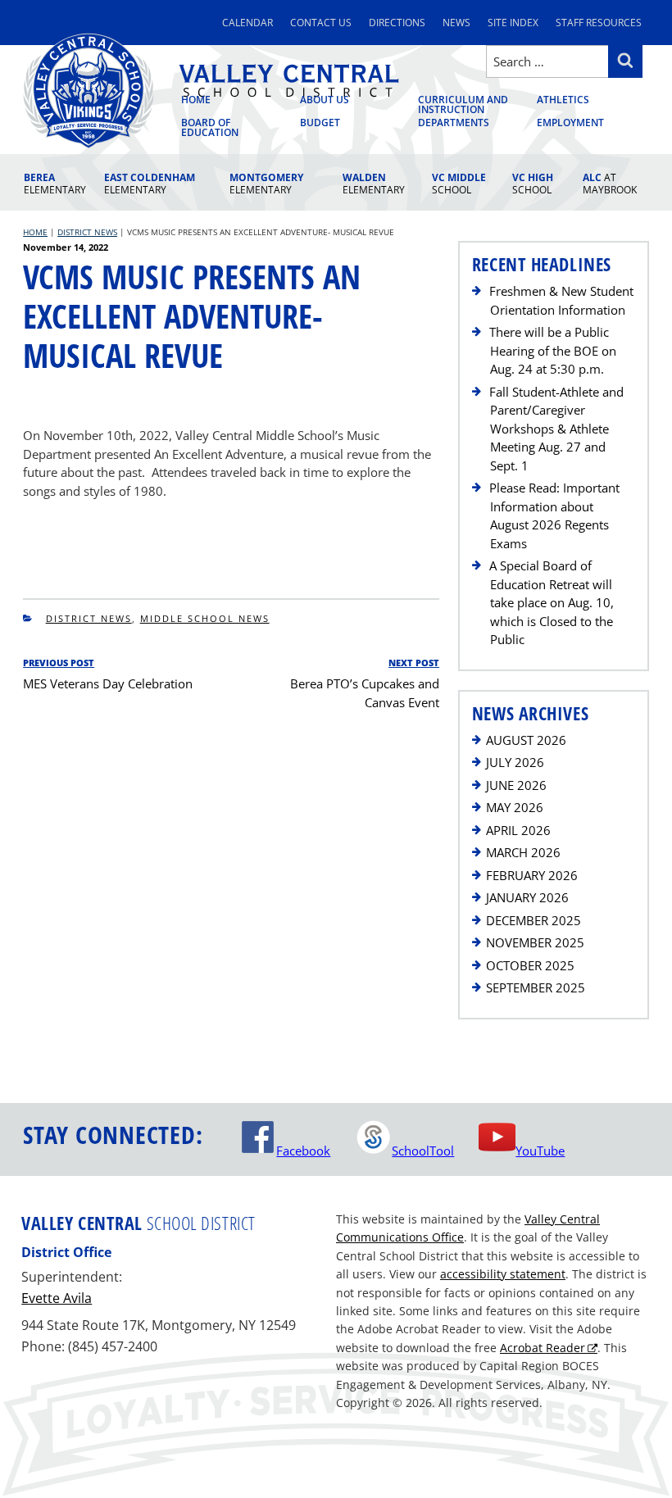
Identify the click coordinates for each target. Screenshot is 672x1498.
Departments (453, 122)
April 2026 (518, 830)
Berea (55, 183)
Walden (374, 183)
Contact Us (321, 23)
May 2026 (514, 807)
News (456, 23)
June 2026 (516, 785)
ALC (610, 183)
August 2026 (526, 740)
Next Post (413, 662)
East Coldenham (149, 183)
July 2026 (515, 762)
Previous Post (58, 662)
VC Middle (459, 183)
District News (89, 618)
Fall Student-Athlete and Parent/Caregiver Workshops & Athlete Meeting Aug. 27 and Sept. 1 (556, 429)
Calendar (247, 23)
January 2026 (527, 897)
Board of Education (209, 127)
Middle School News (205, 618)
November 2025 (535, 942)
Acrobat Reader (542, 1347)
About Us (324, 100)
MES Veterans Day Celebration (108, 683)
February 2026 (532, 875)
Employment (570, 122)
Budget (320, 122)
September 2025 (535, 987)
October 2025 (530, 965)
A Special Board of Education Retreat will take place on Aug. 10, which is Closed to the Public (551, 602)
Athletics (563, 100)
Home (196, 100)
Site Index (513, 23)
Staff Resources (599, 23)
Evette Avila (56, 1298)
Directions (397, 23)
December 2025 (533, 920)
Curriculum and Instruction (463, 105)
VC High (532, 183)
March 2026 (523, 852)
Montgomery (266, 183)
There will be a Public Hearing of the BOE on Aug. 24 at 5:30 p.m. (552, 350)
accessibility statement (502, 1274)
